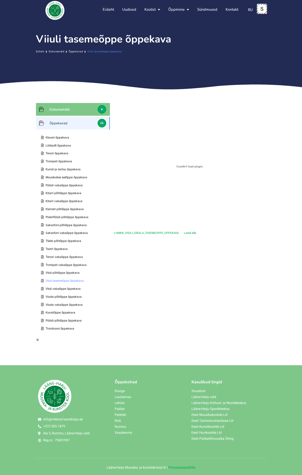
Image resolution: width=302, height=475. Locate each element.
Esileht (108, 9)
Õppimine (176, 9)
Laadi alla (190, 233)
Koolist (150, 9)
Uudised (129, 9)
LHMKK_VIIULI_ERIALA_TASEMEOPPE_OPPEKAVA (146, 233)
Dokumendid (56, 51)
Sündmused (207, 9)
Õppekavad (76, 51)
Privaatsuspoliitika (181, 467)
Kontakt (232, 9)
